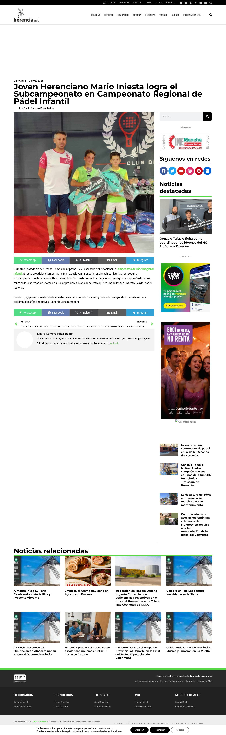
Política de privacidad (135, 723)
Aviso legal (118, 723)
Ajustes (180, 729)
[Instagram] (195, 2)
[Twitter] (185, 2)
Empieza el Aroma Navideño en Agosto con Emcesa (87, 592)
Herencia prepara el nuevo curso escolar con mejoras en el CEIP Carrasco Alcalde (87, 651)
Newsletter (137, 3)
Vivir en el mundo (102, 706)
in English (170, 3)
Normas (148, 3)
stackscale (114, 343)
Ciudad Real (181, 701)
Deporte (20, 80)
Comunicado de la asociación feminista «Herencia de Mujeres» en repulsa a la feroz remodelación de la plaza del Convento (195, 524)
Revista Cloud (61, 706)
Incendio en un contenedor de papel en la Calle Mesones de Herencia (195, 450)
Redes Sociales (61, 701)
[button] (202, 15)
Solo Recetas (101, 701)
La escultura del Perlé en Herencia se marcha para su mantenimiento (196, 499)
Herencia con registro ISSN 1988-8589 (187, 723)
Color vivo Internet (40, 721)
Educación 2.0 (141, 701)
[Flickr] (205, 2)
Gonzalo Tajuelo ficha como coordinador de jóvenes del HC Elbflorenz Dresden (183, 242)
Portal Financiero (143, 706)
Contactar (159, 3)
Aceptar (139, 729)
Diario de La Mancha (185, 706)
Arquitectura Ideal (22, 706)
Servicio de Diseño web (171, 680)
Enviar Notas (124, 3)
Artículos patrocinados (146, 680)
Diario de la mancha (201, 676)
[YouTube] (200, 2)
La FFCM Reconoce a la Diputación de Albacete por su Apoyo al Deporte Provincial (35, 651)
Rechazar (160, 729)
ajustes (118, 731)
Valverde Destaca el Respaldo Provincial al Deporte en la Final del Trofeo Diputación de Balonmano (137, 652)
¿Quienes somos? (109, 3)
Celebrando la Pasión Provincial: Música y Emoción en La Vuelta (188, 649)
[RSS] (210, 2)
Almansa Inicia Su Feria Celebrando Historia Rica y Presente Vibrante (32, 594)
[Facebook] (181, 2)
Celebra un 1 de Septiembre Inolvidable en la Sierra (185, 592)
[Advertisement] (113, 49)
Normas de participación (158, 723)
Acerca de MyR (205, 680)
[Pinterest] (190, 2)
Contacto (190, 680)
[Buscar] (207, 116)
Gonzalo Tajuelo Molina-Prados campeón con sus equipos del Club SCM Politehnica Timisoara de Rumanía (196, 475)
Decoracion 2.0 (21, 701)
